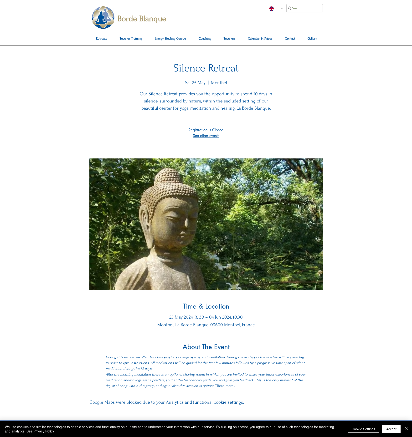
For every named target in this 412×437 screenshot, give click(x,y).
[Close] (406, 429)
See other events (206, 135)
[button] (290, 39)
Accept (391, 429)
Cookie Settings (363, 429)
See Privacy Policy (40, 431)
